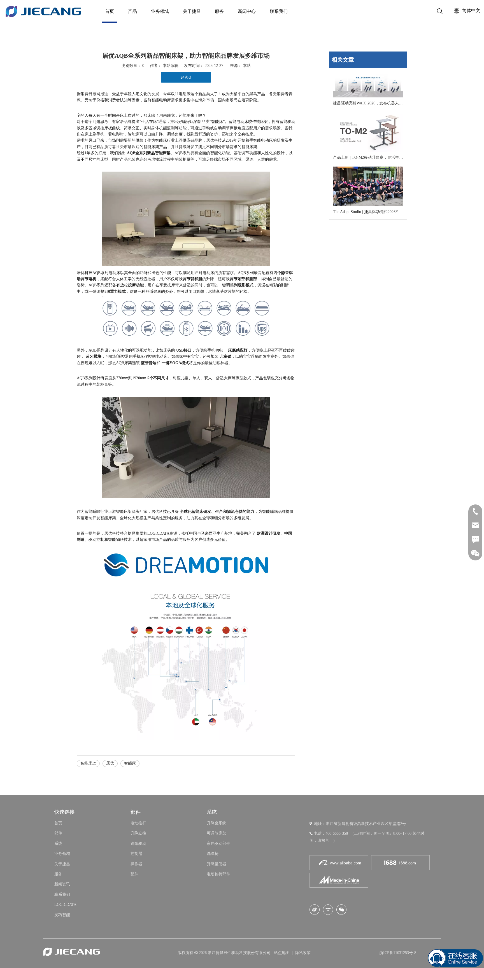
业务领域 (160, 11)
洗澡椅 (212, 854)
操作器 (136, 864)
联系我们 (279, 11)
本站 (247, 66)
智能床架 (88, 763)
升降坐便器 (216, 864)
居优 (110, 763)
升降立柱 (138, 833)
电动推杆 (138, 823)
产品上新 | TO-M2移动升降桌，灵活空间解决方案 (368, 157)
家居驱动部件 (218, 843)
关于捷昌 (192, 11)
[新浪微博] (315, 909)
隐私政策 (303, 953)
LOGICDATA (65, 904)
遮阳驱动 (138, 843)
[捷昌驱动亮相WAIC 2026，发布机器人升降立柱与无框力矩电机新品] (368, 85)
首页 (109, 11)
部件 (58, 833)
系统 (58, 843)
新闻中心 (247, 11)
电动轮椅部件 (218, 874)
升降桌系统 (216, 823)
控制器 (136, 854)
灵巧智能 (62, 915)
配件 (134, 874)
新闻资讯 (62, 884)
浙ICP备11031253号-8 (397, 953)
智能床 (130, 763)
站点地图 (282, 953)
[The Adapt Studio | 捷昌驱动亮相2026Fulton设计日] (368, 186)
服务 (219, 11)
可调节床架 (216, 833)
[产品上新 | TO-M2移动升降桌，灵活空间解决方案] (368, 132)
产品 (132, 11)
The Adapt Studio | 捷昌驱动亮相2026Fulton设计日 (368, 212)
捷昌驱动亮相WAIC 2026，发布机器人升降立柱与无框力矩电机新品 (368, 103)
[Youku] (328, 909)
